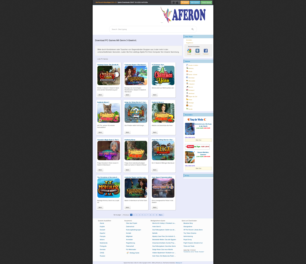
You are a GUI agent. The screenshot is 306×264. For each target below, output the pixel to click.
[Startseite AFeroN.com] (183, 15)
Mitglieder (129, 236)
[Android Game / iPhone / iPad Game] (175, 2)
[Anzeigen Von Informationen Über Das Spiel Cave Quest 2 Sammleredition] (163, 197)
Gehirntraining (188, 236)
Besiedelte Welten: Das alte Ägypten (164, 239)
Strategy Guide (134, 253)
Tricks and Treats (188, 246)
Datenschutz (130, 226)
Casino (190, 106)
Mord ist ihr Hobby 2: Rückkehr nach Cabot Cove (165, 223)
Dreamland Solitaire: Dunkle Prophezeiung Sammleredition (165, 243)
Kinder (190, 100)
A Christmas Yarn (158, 65)
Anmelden (189, 40)
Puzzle (190, 71)
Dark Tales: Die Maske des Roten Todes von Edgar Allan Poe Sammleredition (165, 256)
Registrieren (189, 43)
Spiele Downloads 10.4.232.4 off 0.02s (122, 2)
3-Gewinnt (191, 84)
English (102, 226)
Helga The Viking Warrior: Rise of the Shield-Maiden (169, 140)
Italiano (102, 239)
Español (102, 233)
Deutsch (102, 230)
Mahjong (190, 68)
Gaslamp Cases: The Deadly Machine (110, 65)
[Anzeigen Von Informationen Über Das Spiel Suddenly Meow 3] (108, 122)
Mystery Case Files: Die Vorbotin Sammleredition (165, 236)
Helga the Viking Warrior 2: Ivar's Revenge (139, 102)
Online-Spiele (206, 2)
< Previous (125, 215)
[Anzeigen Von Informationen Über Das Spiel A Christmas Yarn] (163, 85)
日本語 (102, 253)
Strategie (191, 103)
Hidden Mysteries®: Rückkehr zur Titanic (165, 253)
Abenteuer (191, 93)
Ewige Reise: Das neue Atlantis (162, 249)
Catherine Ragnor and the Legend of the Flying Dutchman (144, 177)
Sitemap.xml (179, 263)
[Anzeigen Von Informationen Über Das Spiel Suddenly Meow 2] (163, 122)
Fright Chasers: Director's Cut (192, 243)
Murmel (190, 87)
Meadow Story (188, 223)
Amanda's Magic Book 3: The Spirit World (111, 140)
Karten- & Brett (192, 74)
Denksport (191, 90)
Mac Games (195, 2)
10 (156, 215)
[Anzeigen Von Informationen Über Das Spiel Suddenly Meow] (136, 160)
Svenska (102, 249)
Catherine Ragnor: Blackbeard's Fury (137, 65)
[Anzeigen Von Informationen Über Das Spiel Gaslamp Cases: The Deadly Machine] (108, 85)
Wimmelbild (191, 81)
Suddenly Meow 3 (103, 102)
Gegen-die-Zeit (192, 96)
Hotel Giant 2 (156, 226)
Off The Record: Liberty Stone (193, 230)
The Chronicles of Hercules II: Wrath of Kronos (113, 177)
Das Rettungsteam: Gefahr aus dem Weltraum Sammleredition (165, 230)
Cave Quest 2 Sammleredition (162, 177)
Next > (161, 215)
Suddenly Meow (130, 140)
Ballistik (154, 233)
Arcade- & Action (193, 65)
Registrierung (130, 243)
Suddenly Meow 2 (158, 102)
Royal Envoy (187, 239)
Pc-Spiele (185, 2)
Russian (102, 256)
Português (103, 246)
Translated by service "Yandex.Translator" (193, 252)
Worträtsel (191, 78)
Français (102, 236)
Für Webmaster (131, 249)
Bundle (190, 109)
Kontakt (128, 233)
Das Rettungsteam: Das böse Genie (164, 246)
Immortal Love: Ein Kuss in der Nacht (203, 125)
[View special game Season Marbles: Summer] (190, 157)
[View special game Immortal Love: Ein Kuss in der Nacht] (190, 129)
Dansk (102, 223)
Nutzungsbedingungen (133, 230)
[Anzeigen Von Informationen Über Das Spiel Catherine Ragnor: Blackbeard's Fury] (136, 85)
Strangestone (187, 226)
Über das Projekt (131, 223)
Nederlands (103, 243)
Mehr (100, 95)
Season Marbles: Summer (203, 153)
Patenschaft (130, 246)
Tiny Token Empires (189, 233)
